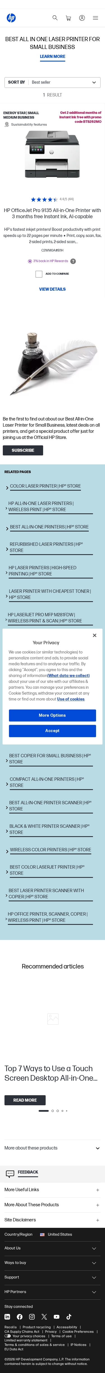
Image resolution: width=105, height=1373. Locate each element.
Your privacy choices (29, 1336)
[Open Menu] (95, 18)
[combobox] (52, 82)
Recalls (10, 1327)
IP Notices (79, 1345)
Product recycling (37, 1327)
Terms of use (61, 1336)
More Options (52, 715)
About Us (12, 1248)
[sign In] (82, 18)
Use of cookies (71, 699)
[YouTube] (56, 1317)
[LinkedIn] (7, 1317)
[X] (44, 1317)
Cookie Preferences (78, 1332)
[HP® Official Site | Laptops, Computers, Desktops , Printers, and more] (11, 18)
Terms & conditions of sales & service (34, 1345)
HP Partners (15, 1291)
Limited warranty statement (25, 1340)
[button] (52, 1148)
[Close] (94, 635)
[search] (55, 18)
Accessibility (67, 1327)
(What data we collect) (68, 675)
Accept (52, 730)
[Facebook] (19, 1317)
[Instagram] (32, 1317)
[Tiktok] (69, 1317)
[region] (52, 686)
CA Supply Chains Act (21, 1332)
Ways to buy (15, 1262)
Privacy (51, 1332)
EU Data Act (13, 1349)
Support (11, 1277)
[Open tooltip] (73, 261)
